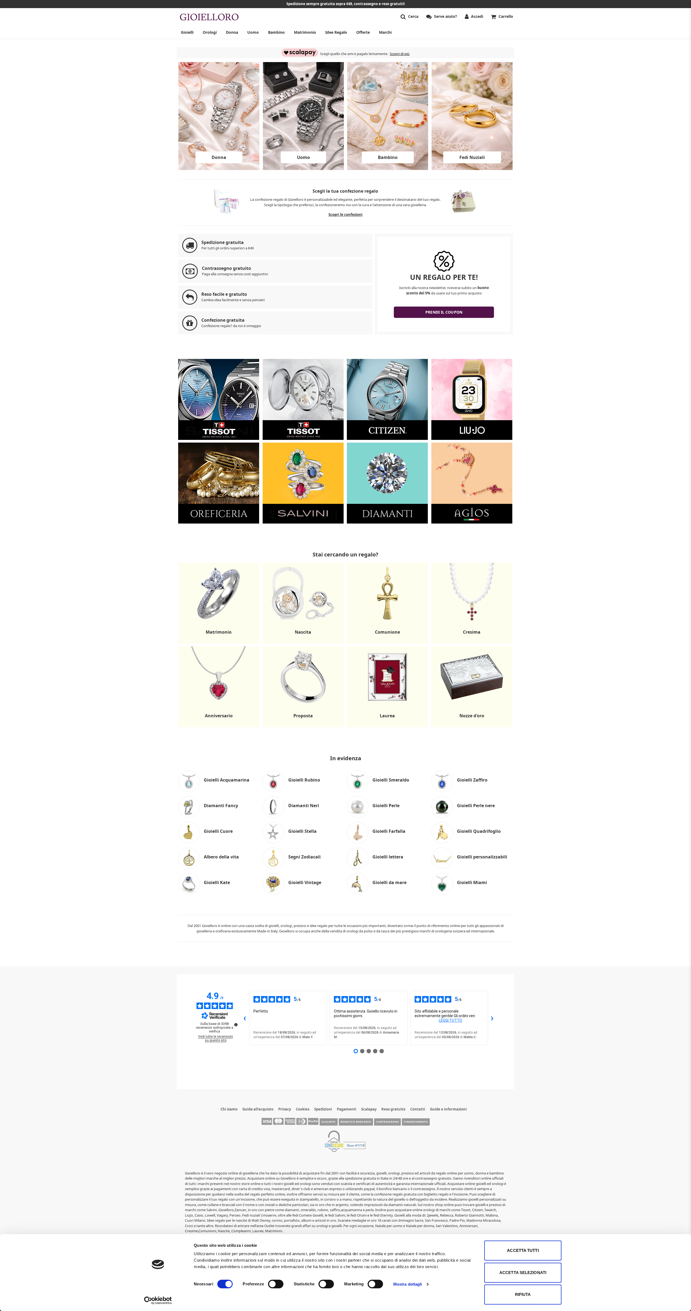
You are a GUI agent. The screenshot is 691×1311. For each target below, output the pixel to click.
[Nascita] (303, 643)
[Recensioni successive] (492, 1018)
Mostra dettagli (407, 1284)
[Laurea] (387, 727)
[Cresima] (471, 643)
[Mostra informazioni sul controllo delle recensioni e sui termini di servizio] (236, 1025)
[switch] (275, 1284)
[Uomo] (303, 168)
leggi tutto (450, 1020)
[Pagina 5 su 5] (382, 1051)
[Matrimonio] (218, 643)
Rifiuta (523, 1294)
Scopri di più (399, 53)
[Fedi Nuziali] (472, 168)
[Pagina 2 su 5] (362, 1051)
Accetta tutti (522, 1250)
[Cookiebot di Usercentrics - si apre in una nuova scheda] (158, 1300)
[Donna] (218, 168)
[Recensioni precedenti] (245, 1018)
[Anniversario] (218, 727)
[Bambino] (387, 168)
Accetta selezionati (522, 1272)
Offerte (363, 32)
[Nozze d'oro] (471, 727)
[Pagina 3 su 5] (369, 1051)
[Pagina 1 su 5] (356, 1051)
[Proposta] (303, 727)
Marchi (385, 32)
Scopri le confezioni (345, 214)
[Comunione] (387, 643)
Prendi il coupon (443, 312)
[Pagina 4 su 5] (375, 1051)
